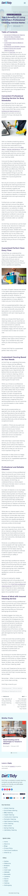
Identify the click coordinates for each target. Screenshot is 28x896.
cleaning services (6, 688)
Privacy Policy (8, 848)
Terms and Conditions (11, 850)
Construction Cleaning (11, 817)
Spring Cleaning (9, 828)
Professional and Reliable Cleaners (14, 46)
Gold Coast (7, 870)
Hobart (6, 881)
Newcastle (7, 874)
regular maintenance (13, 149)
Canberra (7, 876)
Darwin (6, 878)
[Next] (24, 736)
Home (6, 841)
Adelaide (7, 872)
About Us (7, 844)
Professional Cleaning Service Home (11, 691)
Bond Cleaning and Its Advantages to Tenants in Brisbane (12, 741)
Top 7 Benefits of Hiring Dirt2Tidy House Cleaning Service (7, 701)
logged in (12, 766)
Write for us (7, 852)
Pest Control (8, 825)
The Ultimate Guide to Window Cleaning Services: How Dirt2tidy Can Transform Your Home (20, 702)
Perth (5, 868)
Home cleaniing (17, 688)
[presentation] (14, 729)
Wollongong (8, 885)
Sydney (6, 861)
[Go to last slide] (4, 736)
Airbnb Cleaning (9, 808)
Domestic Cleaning (10, 819)
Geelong (6, 883)
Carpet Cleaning (9, 815)
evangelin (9, 26)
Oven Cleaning (8, 823)
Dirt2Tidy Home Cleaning (14, 14)
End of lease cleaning (10, 810)
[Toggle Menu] (24, 3)
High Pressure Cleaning (11, 821)
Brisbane (7, 865)
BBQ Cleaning (8, 812)
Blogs (5, 846)
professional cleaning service (10, 111)
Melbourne (7, 863)
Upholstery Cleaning (10, 830)
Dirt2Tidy (12, 52)
